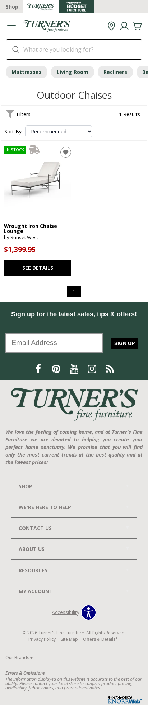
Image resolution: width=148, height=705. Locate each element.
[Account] (124, 26)
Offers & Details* (100, 639)
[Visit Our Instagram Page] (92, 368)
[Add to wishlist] (65, 152)
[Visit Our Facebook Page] (38, 368)
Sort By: (13, 131)
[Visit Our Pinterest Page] (56, 368)
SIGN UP (124, 343)
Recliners (115, 72)
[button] (11, 26)
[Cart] (137, 26)
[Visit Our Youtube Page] (74, 368)
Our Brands (19, 658)
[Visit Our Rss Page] (110, 368)
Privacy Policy (42, 639)
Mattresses (26, 72)
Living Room (72, 72)
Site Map (69, 639)
